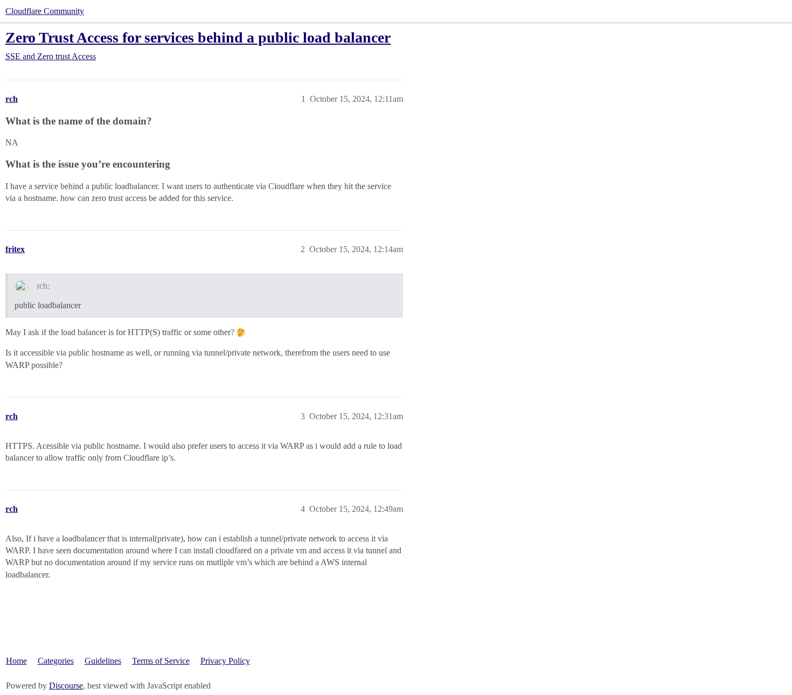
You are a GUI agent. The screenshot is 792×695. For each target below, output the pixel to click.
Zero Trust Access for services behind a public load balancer (198, 37)
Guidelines (103, 660)
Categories (56, 660)
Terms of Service (161, 660)
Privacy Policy (225, 660)
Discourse (66, 685)
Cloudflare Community (44, 11)
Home (16, 660)
